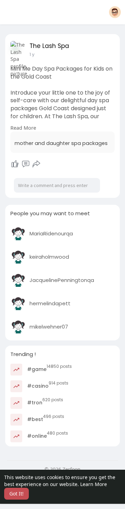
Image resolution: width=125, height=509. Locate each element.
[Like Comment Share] (25, 164)
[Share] (36, 164)
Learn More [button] (93, 484)
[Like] (15, 164)
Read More (23, 127)
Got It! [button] (16, 493)
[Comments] (25, 164)
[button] (115, 12)
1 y (32, 54)
